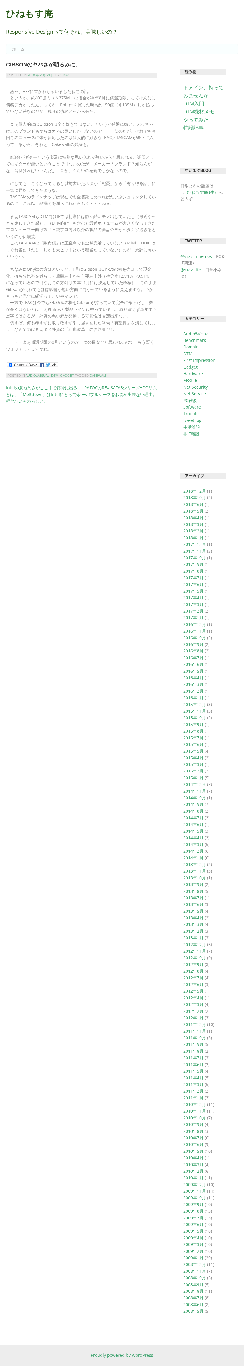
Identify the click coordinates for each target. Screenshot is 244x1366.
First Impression (199, 360)
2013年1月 (193, 937)
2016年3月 (193, 684)
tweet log (192, 420)
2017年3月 (193, 604)
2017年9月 (193, 564)
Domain (191, 347)
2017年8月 (193, 571)
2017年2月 (193, 611)
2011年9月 (193, 1044)
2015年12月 (194, 704)
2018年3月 (193, 524)
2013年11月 (194, 871)
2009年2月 (193, 1251)
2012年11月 (194, 951)
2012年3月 (193, 1004)
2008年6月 (193, 1304)
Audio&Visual (37, 375)
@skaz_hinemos (196, 256)
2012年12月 (194, 944)
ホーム (18, 49)
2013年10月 (194, 878)
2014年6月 (193, 824)
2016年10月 (194, 638)
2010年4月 (193, 1158)
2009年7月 (193, 1218)
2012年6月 (193, 984)
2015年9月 (193, 724)
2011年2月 (193, 1091)
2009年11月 (194, 1191)
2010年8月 (193, 1131)
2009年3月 (193, 1244)
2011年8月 (193, 1051)
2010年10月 (194, 1118)
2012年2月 (193, 1011)
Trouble (191, 413)
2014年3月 (193, 844)
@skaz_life (190, 269)
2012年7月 (193, 978)
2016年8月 (193, 651)
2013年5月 (193, 911)
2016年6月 (193, 664)
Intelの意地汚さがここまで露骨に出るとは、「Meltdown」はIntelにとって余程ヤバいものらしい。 (43, 394)
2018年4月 (193, 518)
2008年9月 (193, 1284)
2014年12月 (194, 784)
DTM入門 (193, 103)
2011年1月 (193, 1098)
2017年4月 (193, 597)
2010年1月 (193, 1177)
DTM (54, 375)
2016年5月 (193, 671)
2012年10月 (194, 957)
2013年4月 (193, 917)
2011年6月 (193, 1064)
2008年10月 (194, 1278)
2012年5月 (193, 991)
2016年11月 (194, 631)
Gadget (67, 375)
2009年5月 (193, 1231)
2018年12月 (194, 491)
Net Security (195, 387)
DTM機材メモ (198, 111)
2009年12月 (194, 1184)
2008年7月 (193, 1297)
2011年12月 (194, 1024)
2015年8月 (193, 731)
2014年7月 (193, 817)
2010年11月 (194, 1111)
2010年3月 (193, 1164)
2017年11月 (194, 551)
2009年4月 (193, 1238)
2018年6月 (193, 504)
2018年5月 (193, 511)
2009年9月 (193, 1204)
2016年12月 (194, 624)
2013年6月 (193, 904)
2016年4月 (193, 677)
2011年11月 (194, 1031)
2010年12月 (194, 1104)
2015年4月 (193, 758)
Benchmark (194, 340)
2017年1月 (193, 617)
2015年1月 (193, 778)
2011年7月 (193, 1057)
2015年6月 (193, 744)
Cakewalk (98, 375)
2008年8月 (193, 1291)
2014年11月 (194, 791)
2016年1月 (193, 697)
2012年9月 (193, 964)
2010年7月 (193, 1138)
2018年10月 (194, 497)
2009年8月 (193, 1211)
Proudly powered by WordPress (122, 1355)
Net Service (194, 393)
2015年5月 (193, 751)
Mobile (190, 380)
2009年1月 (193, 1258)
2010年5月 (193, 1151)
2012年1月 (193, 1018)
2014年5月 (193, 831)
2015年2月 (193, 771)
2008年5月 (193, 1311)
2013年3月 (193, 924)
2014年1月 (193, 858)
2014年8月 (193, 811)
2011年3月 (193, 1084)
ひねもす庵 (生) (201, 192)
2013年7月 (193, 898)
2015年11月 (194, 711)
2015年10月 (194, 717)
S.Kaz (65, 75)
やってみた (196, 119)
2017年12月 (194, 544)
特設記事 (193, 127)
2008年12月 (194, 1264)
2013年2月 (193, 931)
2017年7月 (193, 577)
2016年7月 (193, 658)
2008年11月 (194, 1271)
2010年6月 (193, 1144)
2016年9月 (193, 644)
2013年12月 (194, 864)
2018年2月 (193, 531)
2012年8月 (193, 971)
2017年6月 (193, 584)
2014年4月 (193, 837)
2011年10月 (194, 1038)
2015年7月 (193, 738)
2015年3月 (193, 764)
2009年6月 (193, 1224)
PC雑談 (190, 400)
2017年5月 (193, 591)
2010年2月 (193, 1171)
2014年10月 (194, 797)
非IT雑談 (191, 434)
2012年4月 (193, 998)
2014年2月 (193, 851)
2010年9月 (193, 1124)
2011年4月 (193, 1077)
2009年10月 (194, 1197)
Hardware (193, 373)
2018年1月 (193, 538)
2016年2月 (193, 691)
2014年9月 (193, 804)
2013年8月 (193, 891)
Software (192, 407)
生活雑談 (191, 427)
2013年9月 (193, 884)
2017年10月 (194, 557)
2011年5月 (193, 1071)
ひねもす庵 (29, 13)
